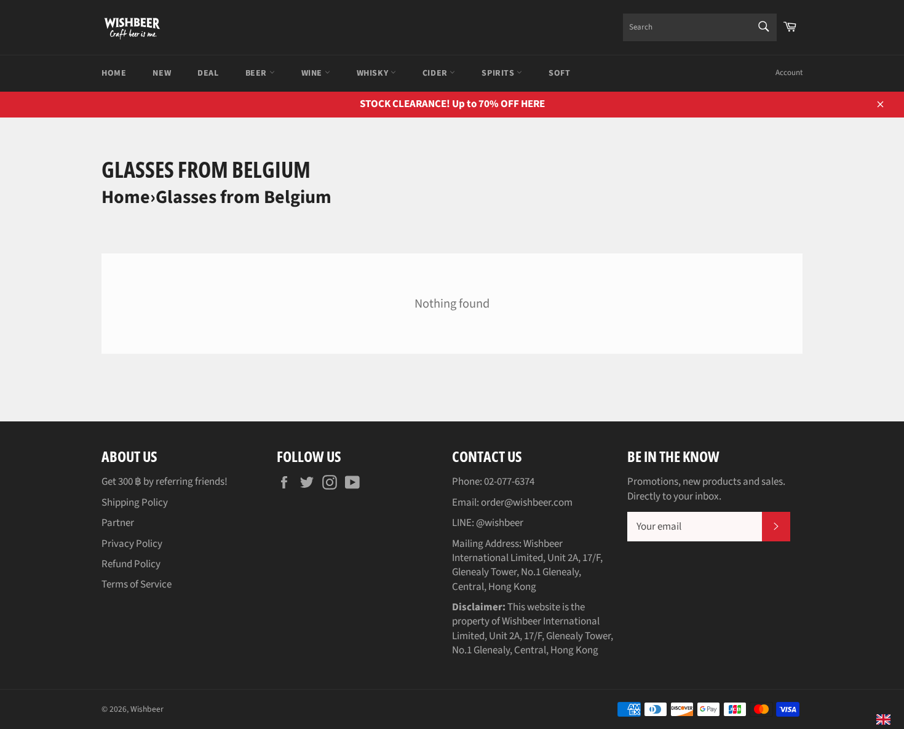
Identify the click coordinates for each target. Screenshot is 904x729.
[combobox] (700, 27)
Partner (117, 523)
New (162, 73)
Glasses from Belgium (243, 197)
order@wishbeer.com (527, 502)
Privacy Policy (131, 543)
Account (789, 72)
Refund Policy (131, 564)
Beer (257, 73)
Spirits (499, 73)
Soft (559, 73)
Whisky (374, 73)
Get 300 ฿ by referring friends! (164, 481)
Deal (207, 73)
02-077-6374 (509, 481)
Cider (436, 73)
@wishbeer (499, 523)
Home (113, 73)
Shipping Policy (134, 502)
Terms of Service (136, 584)
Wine (313, 73)
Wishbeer (147, 709)
